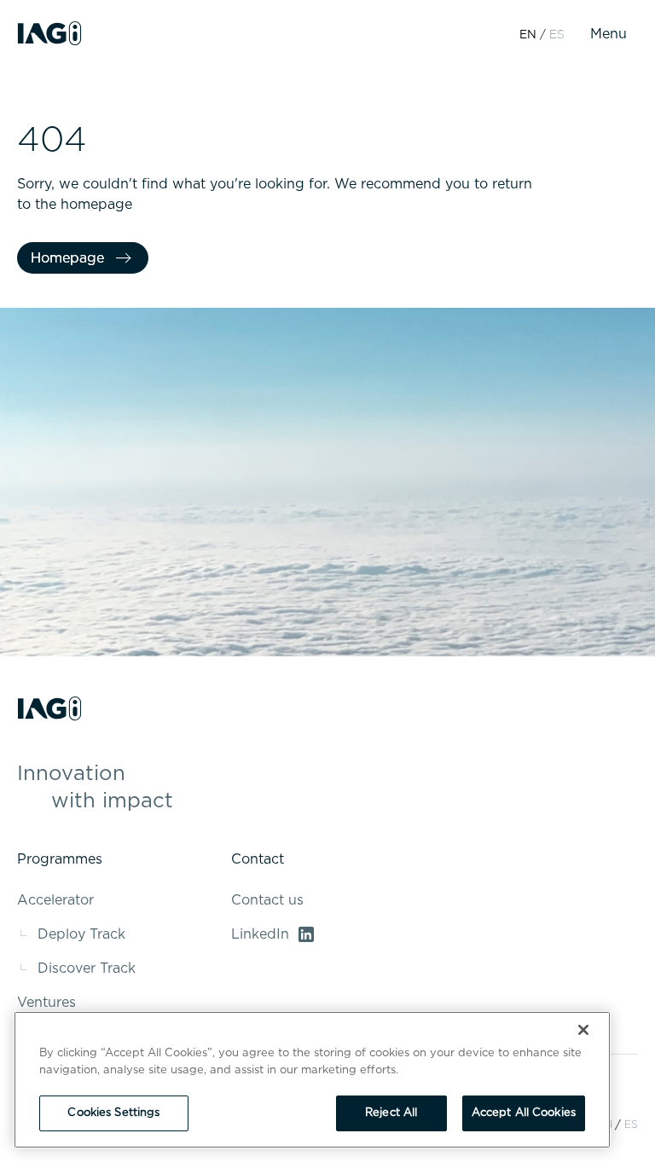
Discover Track (87, 968)
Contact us (267, 900)
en (527, 35)
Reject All (391, 1113)
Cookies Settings (113, 1113)
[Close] (583, 1030)
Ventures (46, 1002)
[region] (312, 1079)
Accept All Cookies (524, 1113)
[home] (49, 34)
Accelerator (55, 900)
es (631, 1124)
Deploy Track (81, 934)
